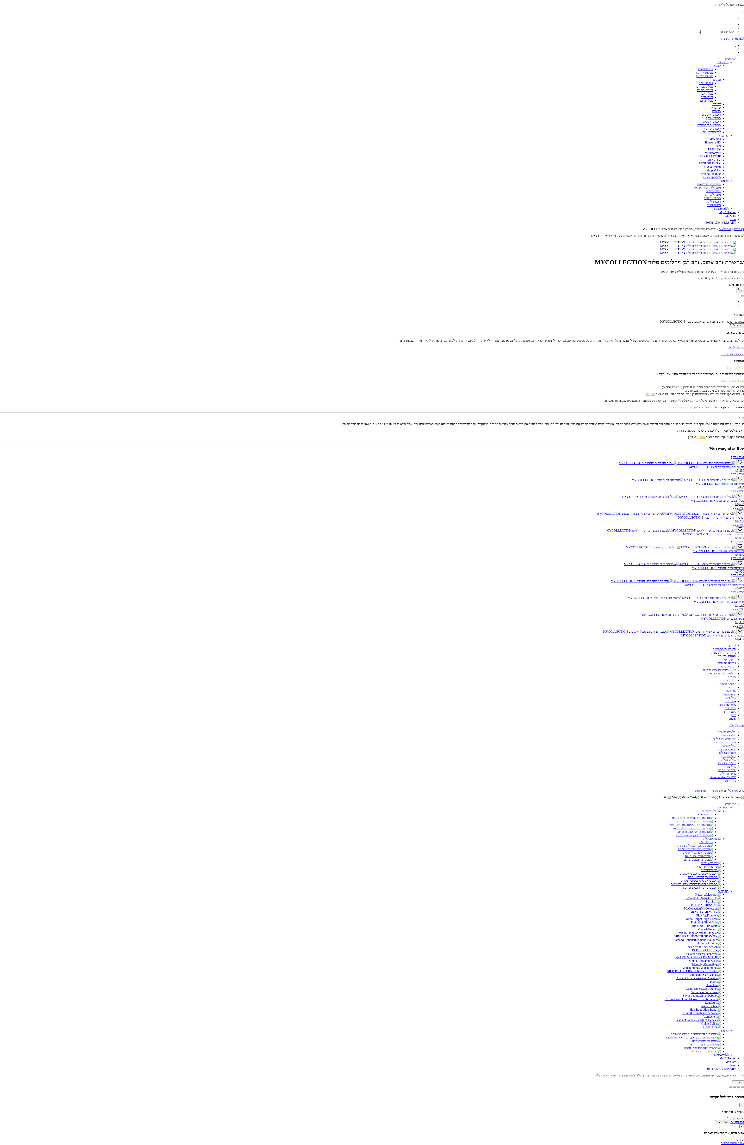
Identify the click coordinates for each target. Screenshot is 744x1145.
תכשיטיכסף (713, 118)
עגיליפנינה (707, 97)
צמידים (716, 104)
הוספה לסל (736, 325)
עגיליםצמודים (704, 86)
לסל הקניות (737, 1122)
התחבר (739, 1139)
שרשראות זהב (727, 704)
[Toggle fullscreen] (734, 1087)
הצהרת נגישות (727, 683)
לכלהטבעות (705, 69)
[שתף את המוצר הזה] (742, 295)
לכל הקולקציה (736, 347)
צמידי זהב (730, 701)
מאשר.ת (738, 1082)
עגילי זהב (731, 697)
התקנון (701, 437)
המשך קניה (722, 1122)
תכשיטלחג (714, 201)
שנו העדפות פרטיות (732, 1143)
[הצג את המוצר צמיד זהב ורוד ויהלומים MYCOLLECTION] (679, 564)
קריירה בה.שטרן (726, 663)
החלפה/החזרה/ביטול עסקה (720, 673)
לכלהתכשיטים (712, 132)
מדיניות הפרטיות (608, 1075)
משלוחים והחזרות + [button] (732, 354)
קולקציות (723, 135)
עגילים (717, 79)
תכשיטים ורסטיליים (724, 738)
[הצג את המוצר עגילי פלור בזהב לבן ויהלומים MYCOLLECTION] (673, 581)
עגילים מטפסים (727, 763)
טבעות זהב (729, 694)
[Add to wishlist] (740, 290)
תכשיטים (730, 58)
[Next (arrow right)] (738, 1090)
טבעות (717, 65)
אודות (732, 645)
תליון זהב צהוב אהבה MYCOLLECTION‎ (719, 601)
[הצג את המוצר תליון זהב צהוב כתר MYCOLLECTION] (683, 480)
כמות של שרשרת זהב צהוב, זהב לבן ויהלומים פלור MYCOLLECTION (702, 321)
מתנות (724, 180)
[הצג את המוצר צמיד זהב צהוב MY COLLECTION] (688, 614)
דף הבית (739, 229)
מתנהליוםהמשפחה (709, 184)
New (733, 1065)
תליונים (716, 111)
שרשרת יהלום (728, 773)
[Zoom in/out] (730, 1087)
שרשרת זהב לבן (727, 770)
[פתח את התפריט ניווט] (742, 12)
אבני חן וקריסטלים (725, 742)
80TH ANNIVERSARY (721, 1068)
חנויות (732, 687)
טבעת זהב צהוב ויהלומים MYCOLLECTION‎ (716, 467)
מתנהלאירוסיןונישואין (707, 187)
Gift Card (730, 1061)
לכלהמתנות (714, 205)
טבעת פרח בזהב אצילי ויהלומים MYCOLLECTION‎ (712, 635)
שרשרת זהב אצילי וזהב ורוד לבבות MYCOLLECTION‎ (711, 517)
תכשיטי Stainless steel (723, 777)
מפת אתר (694, 790)
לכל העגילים (706, 842)
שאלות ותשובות (726, 656)
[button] (736, 725)
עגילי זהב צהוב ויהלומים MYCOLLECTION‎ (717, 500)
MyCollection (727, 1058)
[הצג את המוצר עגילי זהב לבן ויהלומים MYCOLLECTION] (680, 547)
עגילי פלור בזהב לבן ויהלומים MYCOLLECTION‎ (714, 585)
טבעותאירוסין (704, 72)
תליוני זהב (730, 708)
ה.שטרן (736, 790)
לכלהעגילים (706, 83)
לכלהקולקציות (712, 177)
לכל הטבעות (705, 814)
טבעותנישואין (704, 76)
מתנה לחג (730, 780)
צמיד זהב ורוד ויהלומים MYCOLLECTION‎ (718, 568)
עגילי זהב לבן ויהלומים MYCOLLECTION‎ (718, 551)
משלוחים (731, 680)
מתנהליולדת (713, 191)
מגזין (733, 715)
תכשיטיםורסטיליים (709, 125)
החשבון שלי (729, 659)
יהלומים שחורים (726, 732)
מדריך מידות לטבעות (723, 652)
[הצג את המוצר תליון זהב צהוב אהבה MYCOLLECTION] (681, 598)
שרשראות (715, 107)
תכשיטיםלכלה (712, 128)
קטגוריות (723, 807)
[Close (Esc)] (742, 1087)
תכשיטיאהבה (712, 198)
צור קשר (731, 690)
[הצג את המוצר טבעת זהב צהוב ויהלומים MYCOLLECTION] (677, 463)
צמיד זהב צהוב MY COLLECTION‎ (722, 618)
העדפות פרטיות (727, 666)
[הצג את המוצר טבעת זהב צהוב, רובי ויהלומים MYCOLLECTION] (670, 530)
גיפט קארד (729, 711)
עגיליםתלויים (705, 90)
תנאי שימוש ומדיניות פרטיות (719, 670)
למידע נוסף (737, 457)
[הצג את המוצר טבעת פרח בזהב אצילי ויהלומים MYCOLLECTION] (669, 631)
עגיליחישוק (706, 93)
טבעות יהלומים (727, 749)
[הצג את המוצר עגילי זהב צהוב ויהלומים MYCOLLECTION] (678, 496)
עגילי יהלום (729, 745)
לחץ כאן (650, 394)
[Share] (738, 1087)
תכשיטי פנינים (727, 735)
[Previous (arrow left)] (742, 1090)
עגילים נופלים (728, 759)
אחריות (732, 677)
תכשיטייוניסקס (711, 121)
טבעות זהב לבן (727, 752)
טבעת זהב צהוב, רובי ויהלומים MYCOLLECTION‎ (713, 534)
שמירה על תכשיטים (724, 649)
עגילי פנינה (730, 766)
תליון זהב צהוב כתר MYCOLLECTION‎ (720, 483)
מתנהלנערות (713, 194)
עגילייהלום (706, 100)
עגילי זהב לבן (728, 756)
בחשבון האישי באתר (681, 407)
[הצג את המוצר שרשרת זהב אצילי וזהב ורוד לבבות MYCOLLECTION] (665, 513)
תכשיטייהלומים (711, 114)
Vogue (732, 718)
